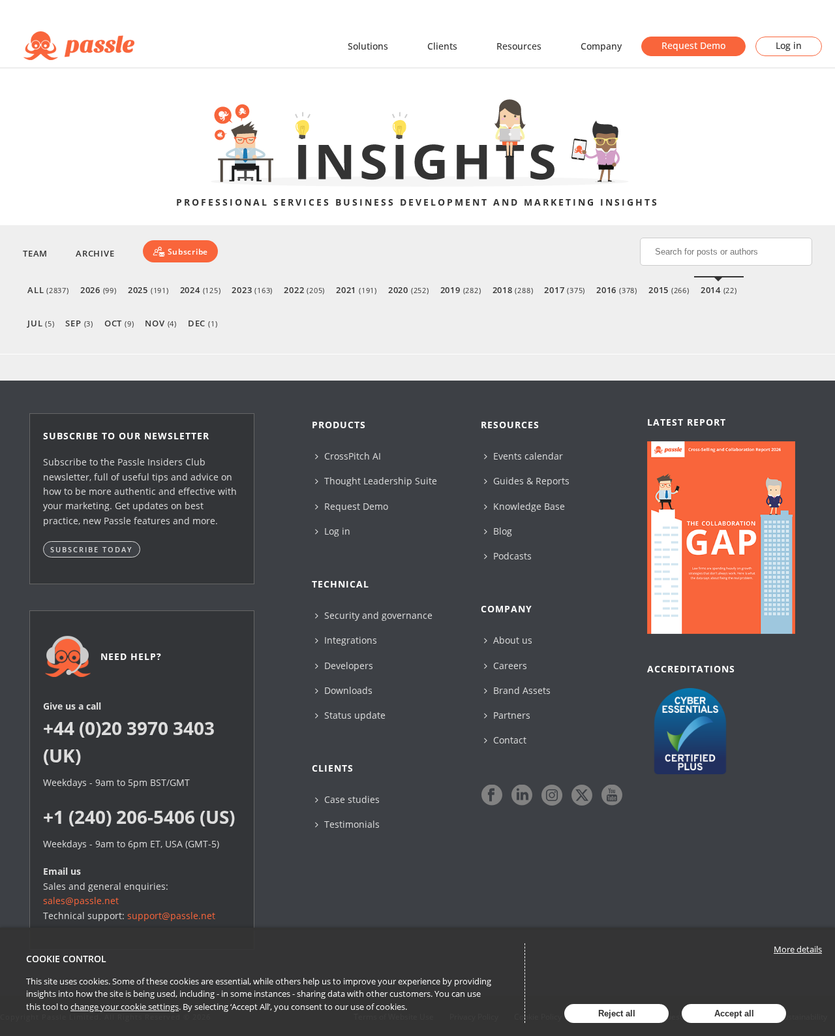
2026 (98, 290)
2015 (669, 290)
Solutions (368, 46)
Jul (40, 323)
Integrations (349, 640)
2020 (408, 290)
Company (601, 46)
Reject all (616, 1013)
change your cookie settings (124, 1006)
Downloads (347, 690)
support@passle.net (171, 915)
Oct (119, 323)
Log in (789, 45)
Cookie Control (66, 958)
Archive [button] (95, 253)
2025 (148, 290)
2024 (200, 290)
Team (35, 253)
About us (511, 640)
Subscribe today (91, 549)
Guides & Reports (530, 481)
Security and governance (377, 615)
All (48, 290)
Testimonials (351, 824)
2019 (460, 290)
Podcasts (511, 556)
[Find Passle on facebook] (491, 795)
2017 (564, 290)
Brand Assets (521, 690)
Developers (347, 665)
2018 (513, 290)
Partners (510, 715)
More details (798, 949)
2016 (616, 290)
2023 (252, 290)
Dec (202, 323)
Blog (501, 531)
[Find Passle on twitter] (581, 795)
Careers (509, 665)
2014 (719, 290)
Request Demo (693, 45)
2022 (304, 290)
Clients (442, 46)
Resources (518, 46)
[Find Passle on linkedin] (521, 795)
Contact (508, 740)
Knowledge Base (528, 506)
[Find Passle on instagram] (551, 795)
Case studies (351, 799)
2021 (356, 290)
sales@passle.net (81, 900)
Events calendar (527, 456)
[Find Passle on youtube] (611, 795)
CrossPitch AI (351, 456)
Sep (79, 323)
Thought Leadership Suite (379, 481)
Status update (354, 715)
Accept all (734, 1013)
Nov (160, 323)
